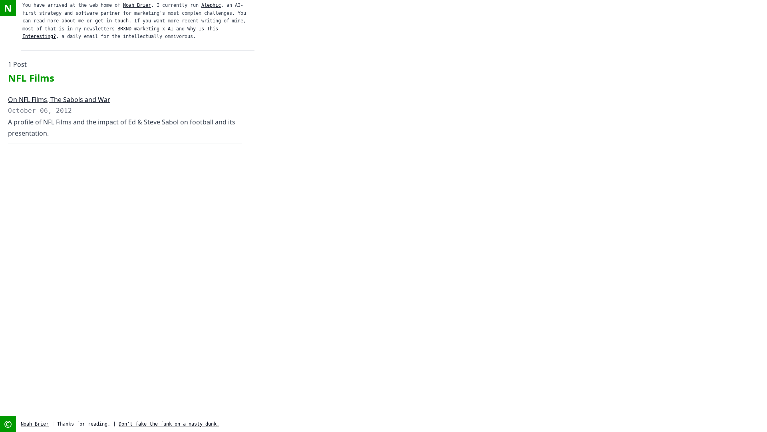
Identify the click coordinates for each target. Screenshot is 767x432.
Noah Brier (137, 5)
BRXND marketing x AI (145, 29)
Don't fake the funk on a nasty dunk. (169, 424)
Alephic (211, 5)
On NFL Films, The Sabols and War (59, 99)
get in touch (112, 21)
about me (73, 21)
